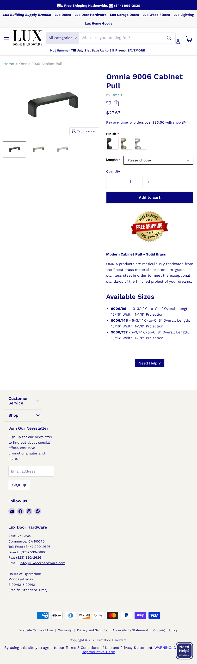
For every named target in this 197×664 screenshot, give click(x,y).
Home (9, 64)
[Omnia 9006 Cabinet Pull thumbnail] (14, 149)
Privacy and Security (92, 630)
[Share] (116, 104)
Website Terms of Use (36, 630)
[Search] (168, 38)
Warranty (65, 630)
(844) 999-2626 (127, 5)
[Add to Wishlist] (108, 103)
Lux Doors (63, 15)
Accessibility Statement (130, 630)
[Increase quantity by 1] (148, 182)
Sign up (19, 485)
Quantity (113, 171)
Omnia (117, 95)
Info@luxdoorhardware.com (42, 563)
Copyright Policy (165, 630)
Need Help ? (150, 363)
